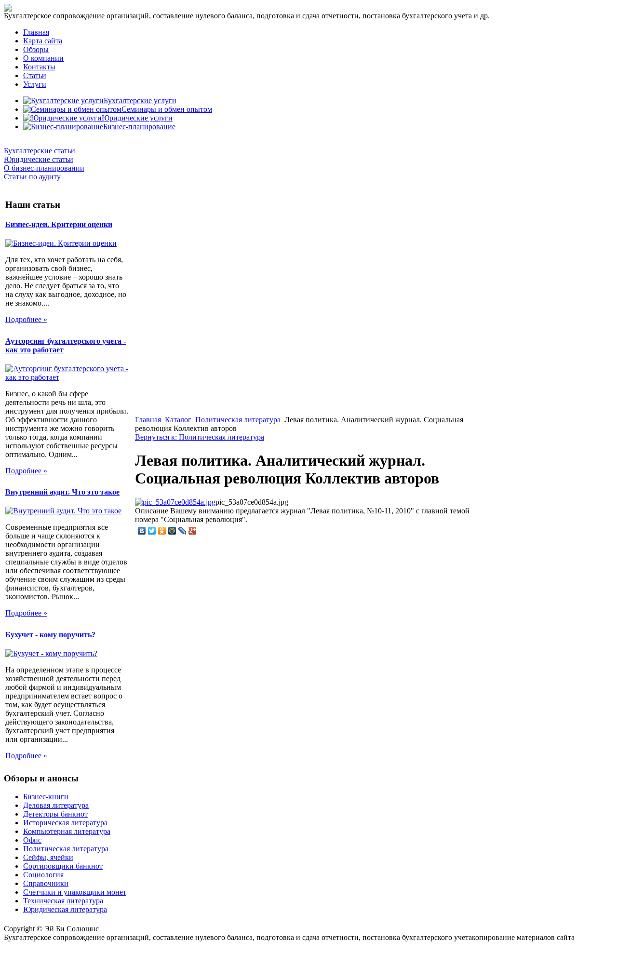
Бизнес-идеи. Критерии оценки (58, 224)
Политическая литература (238, 420)
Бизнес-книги (45, 796)
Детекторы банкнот (55, 814)
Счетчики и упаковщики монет (74, 892)
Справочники (45, 883)
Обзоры (36, 49)
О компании (43, 58)
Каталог (178, 420)
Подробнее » (26, 319)
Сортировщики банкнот (63, 866)
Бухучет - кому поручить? (50, 635)
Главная (36, 32)
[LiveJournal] (182, 530)
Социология (43, 875)
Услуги (34, 84)
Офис (32, 840)
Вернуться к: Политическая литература (199, 437)
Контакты (39, 67)
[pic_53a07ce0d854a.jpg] (175, 502)
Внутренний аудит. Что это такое (62, 492)
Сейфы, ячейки (48, 857)
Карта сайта (42, 41)
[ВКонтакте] (142, 530)
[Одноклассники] (162, 530)
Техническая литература (63, 901)
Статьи (34, 75)
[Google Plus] (193, 530)
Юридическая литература (65, 909)
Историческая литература (65, 823)
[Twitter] (152, 530)
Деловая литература (56, 805)
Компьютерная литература (66, 831)
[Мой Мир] (172, 530)
